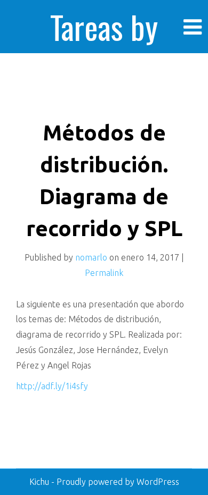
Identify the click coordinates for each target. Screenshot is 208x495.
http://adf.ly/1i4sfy (52, 386)
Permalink (104, 273)
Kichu (40, 481)
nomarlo (91, 257)
